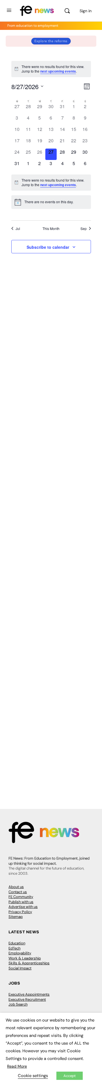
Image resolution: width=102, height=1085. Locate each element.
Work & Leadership (24, 958)
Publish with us (20, 901)
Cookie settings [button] (33, 1075)
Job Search (17, 1004)
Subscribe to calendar (48, 247)
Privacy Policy (20, 911)
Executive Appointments (29, 994)
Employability (19, 953)
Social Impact (19, 968)
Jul (18, 228)
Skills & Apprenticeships (29, 963)
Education (16, 943)
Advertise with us (23, 906)
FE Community (20, 896)
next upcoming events (58, 71)
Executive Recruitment (27, 999)
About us (16, 886)
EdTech (14, 948)
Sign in (86, 10)
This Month (51, 228)
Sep (83, 228)
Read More (17, 1066)
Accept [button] (69, 1075)
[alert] (51, 69)
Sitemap (15, 916)
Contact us (17, 891)
